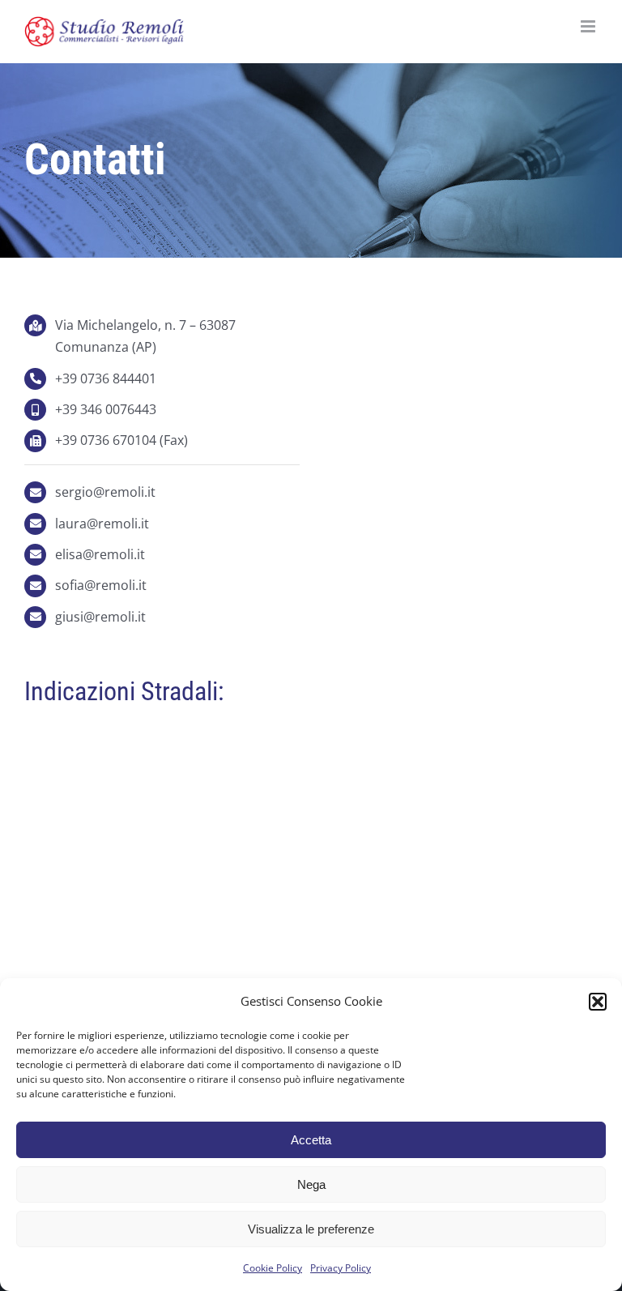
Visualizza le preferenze (311, 1229)
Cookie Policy (272, 1268)
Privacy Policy (340, 1268)
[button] (598, 1002)
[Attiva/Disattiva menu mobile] (589, 26)
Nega (311, 1184)
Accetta (311, 1140)
